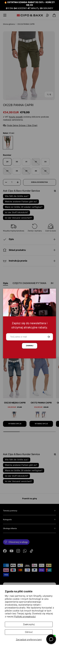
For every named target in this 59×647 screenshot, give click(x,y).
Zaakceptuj (29, 624)
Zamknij (29, 346)
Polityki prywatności (25, 616)
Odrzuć (29, 632)
